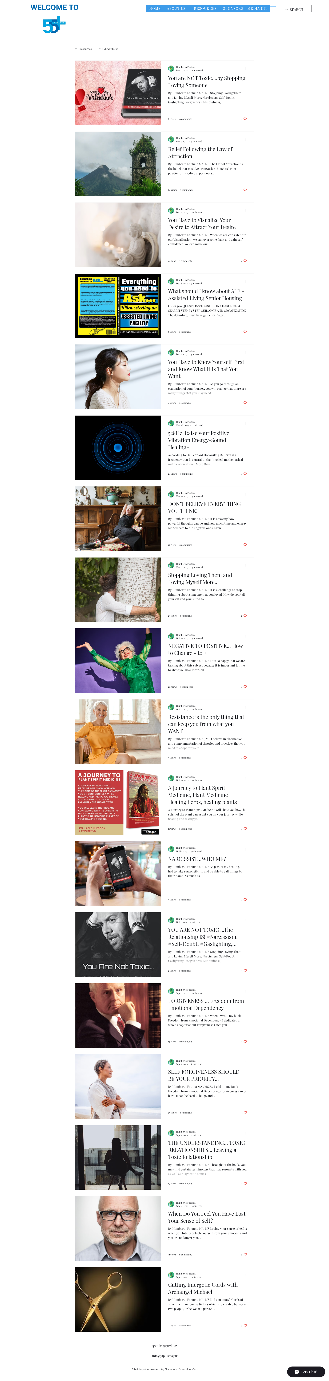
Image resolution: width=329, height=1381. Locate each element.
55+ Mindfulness (108, 49)
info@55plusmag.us (165, 1356)
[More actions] (246, 68)
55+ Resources (83, 49)
